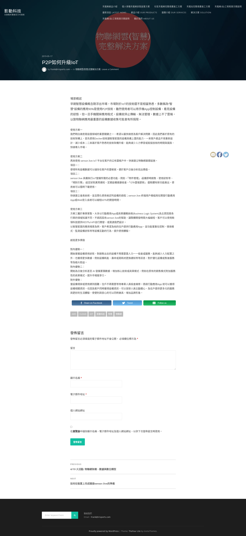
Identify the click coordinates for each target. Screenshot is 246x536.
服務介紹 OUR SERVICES (174, 12)
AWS (74, 314)
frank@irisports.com (60, 69)
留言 (72, 348)
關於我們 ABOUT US (144, 18)
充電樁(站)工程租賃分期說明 (228, 6)
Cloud (83, 314)
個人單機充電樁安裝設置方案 (136, 6)
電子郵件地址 (78, 394)
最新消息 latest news (114, 12)
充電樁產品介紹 (109, 6)
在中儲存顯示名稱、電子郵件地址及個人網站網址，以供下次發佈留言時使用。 (116, 431)
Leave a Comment (110, 69)
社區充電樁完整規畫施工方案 (168, 6)
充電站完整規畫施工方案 (198, 6)
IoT (91, 314)
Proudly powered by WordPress (104, 531)
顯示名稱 (76, 378)
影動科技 (12, 11)
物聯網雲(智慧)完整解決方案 (88, 69)
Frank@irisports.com (100, 517)
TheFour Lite (135, 531)
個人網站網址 (77, 410)
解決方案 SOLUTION (201, 12)
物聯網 (119, 314)
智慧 (110, 314)
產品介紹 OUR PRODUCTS (144, 12)
